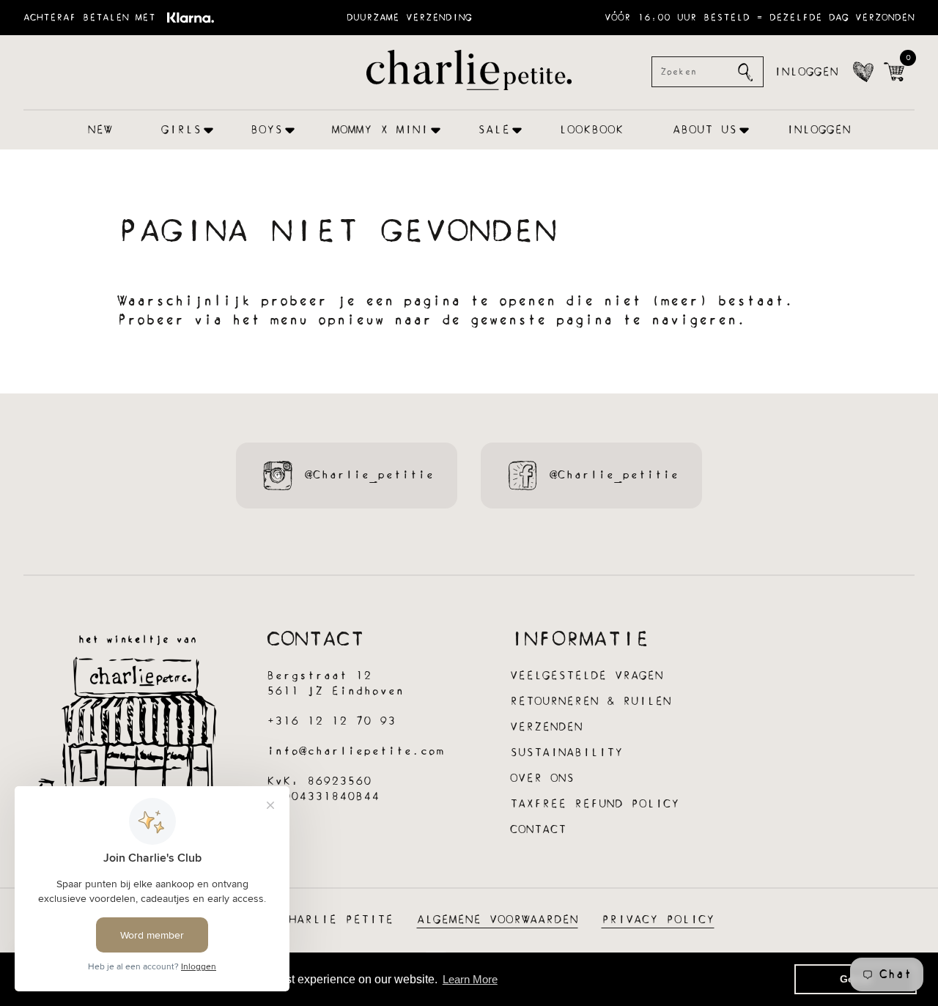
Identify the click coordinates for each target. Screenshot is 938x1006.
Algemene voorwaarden (497, 920)
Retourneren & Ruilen (590, 701)
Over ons (542, 778)
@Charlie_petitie (369, 475)
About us (705, 130)
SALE (494, 130)
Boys (267, 130)
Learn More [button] (470, 979)
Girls (181, 130)
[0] (894, 72)
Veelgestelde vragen (586, 676)
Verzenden (546, 727)
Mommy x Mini (380, 130)
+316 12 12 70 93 (331, 721)
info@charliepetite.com (355, 751)
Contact (538, 829)
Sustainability (566, 753)
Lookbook (591, 130)
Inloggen (806, 72)
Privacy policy (658, 920)
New (100, 130)
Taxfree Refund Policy (594, 804)
